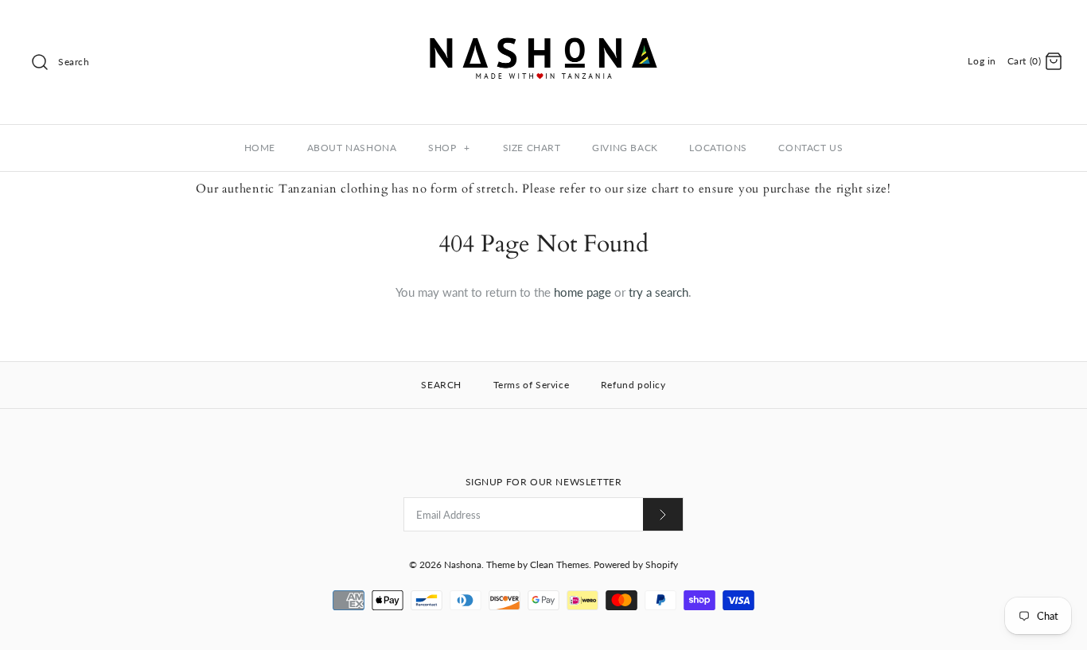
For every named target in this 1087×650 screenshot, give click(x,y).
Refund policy (633, 385)
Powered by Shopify (636, 564)
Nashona (462, 564)
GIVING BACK (625, 148)
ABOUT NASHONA (352, 148)
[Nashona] (543, 25)
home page (582, 292)
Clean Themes (559, 564)
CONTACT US (810, 148)
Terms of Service (531, 385)
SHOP (449, 148)
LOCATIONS (717, 148)
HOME (259, 148)
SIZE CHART (532, 148)
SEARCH (441, 385)
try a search (658, 292)
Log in (982, 61)
